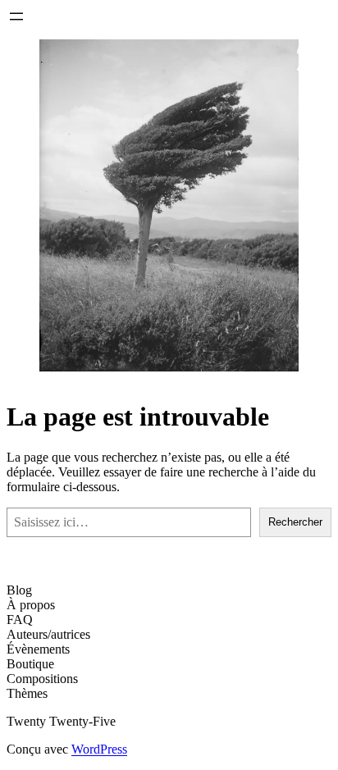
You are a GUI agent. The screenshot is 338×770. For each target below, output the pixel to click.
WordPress (99, 749)
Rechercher (295, 522)
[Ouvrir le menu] (16, 16)
